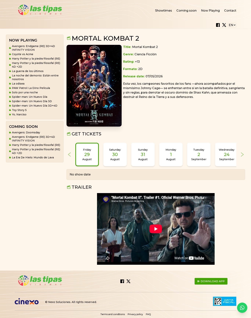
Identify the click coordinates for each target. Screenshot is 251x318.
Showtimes (163, 10)
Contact (230, 10)
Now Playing (210, 10)
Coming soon (186, 10)
